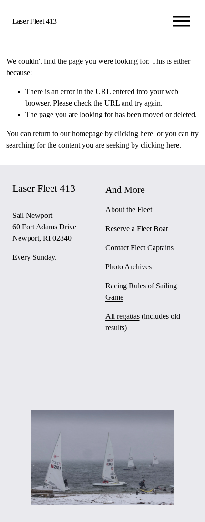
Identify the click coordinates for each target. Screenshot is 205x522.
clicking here (133, 133)
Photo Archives (128, 267)
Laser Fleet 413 (34, 21)
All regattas (122, 316)
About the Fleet (128, 210)
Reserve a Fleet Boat (136, 229)
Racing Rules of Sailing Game (141, 291)
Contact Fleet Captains (139, 248)
